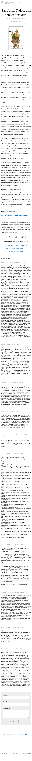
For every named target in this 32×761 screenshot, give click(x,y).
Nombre (5, 695)
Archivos (16, 753)
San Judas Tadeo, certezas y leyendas (16, 248)
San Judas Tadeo (16, 21)
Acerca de (5, 753)
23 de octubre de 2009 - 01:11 (15, 18)
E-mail (9, 702)
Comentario (6, 708)
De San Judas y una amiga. (16, 251)
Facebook (9, 237)
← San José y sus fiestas (9, 734)
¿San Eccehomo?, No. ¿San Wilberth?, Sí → (22, 736)
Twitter (16, 237)
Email (23, 237)
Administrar (27, 753)
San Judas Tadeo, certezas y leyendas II (16, 245)
